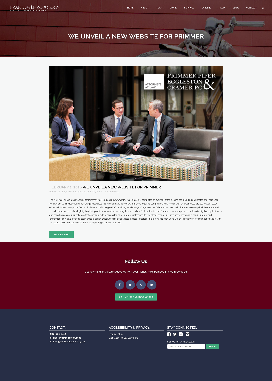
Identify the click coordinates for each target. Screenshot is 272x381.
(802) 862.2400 (57, 334)
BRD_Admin (96, 191)
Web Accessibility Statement (123, 338)
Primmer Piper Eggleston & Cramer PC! (102, 222)
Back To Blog (61, 235)
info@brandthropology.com (65, 338)
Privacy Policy (116, 334)
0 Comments (112, 191)
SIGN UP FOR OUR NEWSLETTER (136, 297)
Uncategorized (78, 191)
